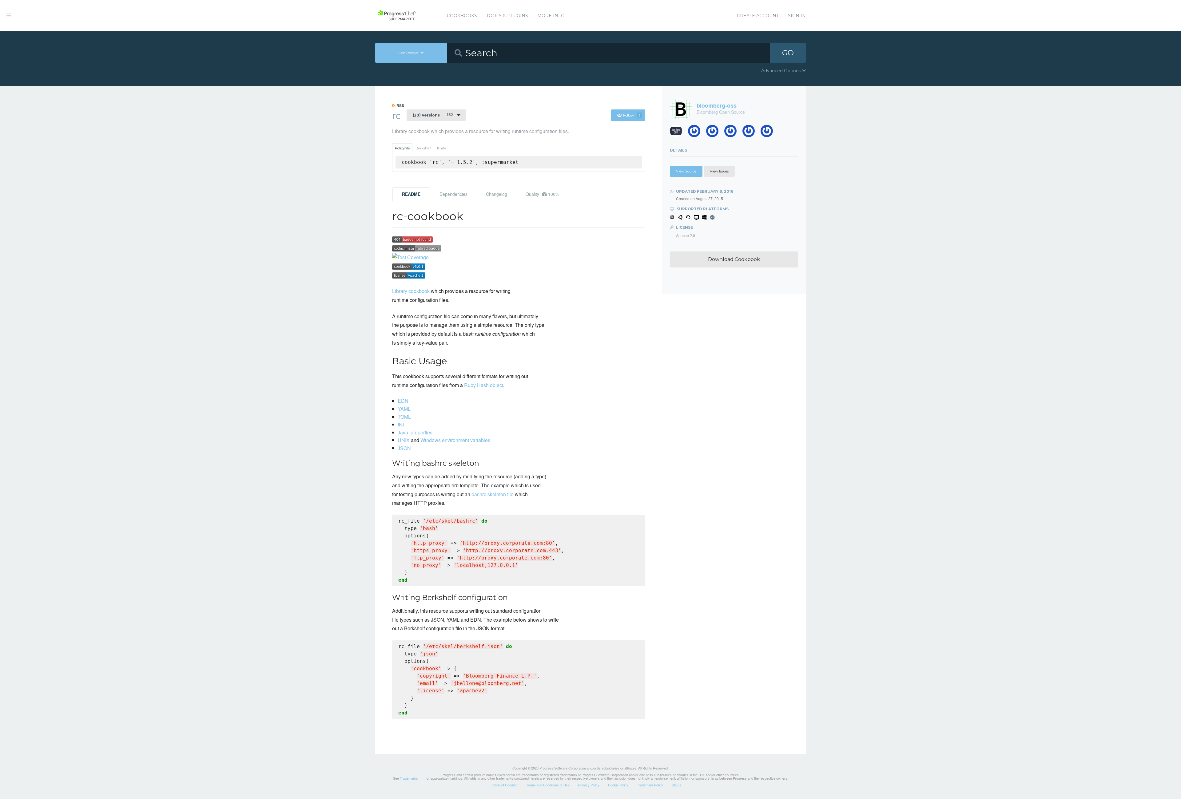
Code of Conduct (505, 784)
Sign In (797, 15)
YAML (404, 408)
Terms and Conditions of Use (548, 784)
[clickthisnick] (714, 132)
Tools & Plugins (507, 15)
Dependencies (453, 194)
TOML (404, 416)
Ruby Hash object (483, 385)
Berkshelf (423, 148)
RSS (400, 105)
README (411, 194)
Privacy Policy (588, 784)
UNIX (404, 440)
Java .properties (415, 432)
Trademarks (409, 778)
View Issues (719, 171)
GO (788, 52)
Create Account (758, 15)
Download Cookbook (734, 259)
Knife (441, 148)
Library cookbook (411, 291)
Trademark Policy (650, 784)
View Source (686, 171)
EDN (403, 400)
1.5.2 (433, 115)
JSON (404, 448)
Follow (632, 115)
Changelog (496, 194)
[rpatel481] (732, 132)
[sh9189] (696, 132)
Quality (542, 194)
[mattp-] (769, 132)
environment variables (466, 440)
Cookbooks (462, 15)
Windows (430, 440)
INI (401, 424)
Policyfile (402, 148)
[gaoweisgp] (750, 132)
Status (676, 784)
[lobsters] (678, 132)
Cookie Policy (618, 784)
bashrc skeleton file (492, 494)
